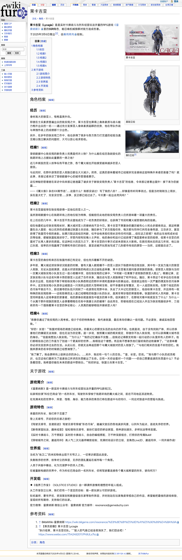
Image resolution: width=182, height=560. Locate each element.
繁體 (94, 5)
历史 (62, 5)
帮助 (6, 36)
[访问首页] (14, 10)
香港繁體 (117, 5)
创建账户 (164, 1)
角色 (41, 18)
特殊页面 (8, 80)
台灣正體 (169, 5)
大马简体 (142, 5)
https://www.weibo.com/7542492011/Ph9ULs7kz (67, 534)
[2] (56, 33)
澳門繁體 (129, 5)
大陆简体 (104, 5)
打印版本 (8, 83)
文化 (34, 18)
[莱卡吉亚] (152, 40)
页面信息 (8, 90)
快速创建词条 (10, 62)
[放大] (177, 57)
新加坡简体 (155, 5)
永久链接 (8, 87)
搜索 (3, 45)
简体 (85, 5)
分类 (33, 542)
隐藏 (43, 41)
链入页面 (8, 74)
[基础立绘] (152, 92)
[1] (135, 154)
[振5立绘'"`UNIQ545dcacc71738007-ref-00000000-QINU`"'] (152, 141)
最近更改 (8, 27)
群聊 (6, 40)
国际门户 (8, 23)
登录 (176, 1)
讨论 (42, 5)
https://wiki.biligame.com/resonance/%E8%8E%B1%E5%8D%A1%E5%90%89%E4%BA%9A (120, 522)
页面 (34, 5)
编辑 (51, 100)
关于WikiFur (143, 553)
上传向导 (8, 65)
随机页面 (8, 30)
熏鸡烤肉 (68, 34)
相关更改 (8, 77)
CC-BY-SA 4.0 (120, 553)
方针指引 (8, 33)
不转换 (75, 5)
